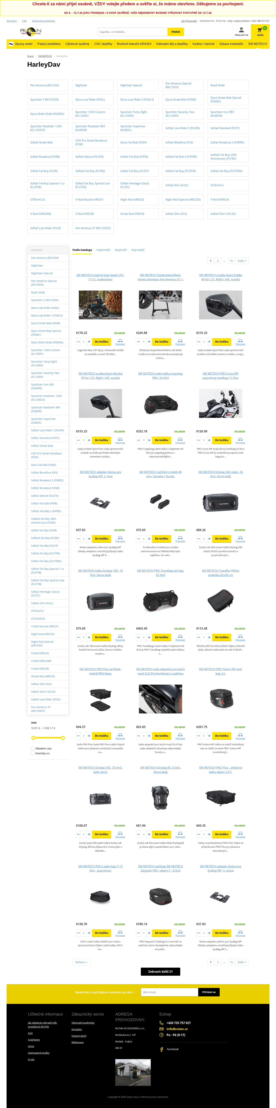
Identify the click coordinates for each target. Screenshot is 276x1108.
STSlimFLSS (38, 618)
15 (231, 261)
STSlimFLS (37, 611)
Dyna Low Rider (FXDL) (45, 308)
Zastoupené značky (39, 1052)
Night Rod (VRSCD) (42, 634)
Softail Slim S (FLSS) (43, 691)
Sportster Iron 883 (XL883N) (42, 386)
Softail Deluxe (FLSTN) (44, 495)
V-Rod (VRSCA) (40, 653)
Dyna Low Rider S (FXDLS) (47, 315)
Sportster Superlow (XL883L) (43, 420)
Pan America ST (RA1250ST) (41, 709)
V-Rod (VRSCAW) (41, 661)
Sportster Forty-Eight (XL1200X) (44, 363)
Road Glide (38, 292)
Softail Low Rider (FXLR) (45, 699)
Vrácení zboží (79, 1036)
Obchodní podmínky (43, 21)
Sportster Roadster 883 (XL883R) (45, 409)
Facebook (172, 1049)
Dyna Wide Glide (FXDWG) (47, 342)
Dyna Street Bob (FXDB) (45, 323)
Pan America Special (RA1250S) (44, 282)
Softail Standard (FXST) (45, 438)
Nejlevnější (103, 250)
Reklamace (78, 1042)
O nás (31, 1059)
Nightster (37, 265)
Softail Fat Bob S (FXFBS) (46, 511)
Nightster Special (42, 273)
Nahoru (80, 962)
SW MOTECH (45, 56)
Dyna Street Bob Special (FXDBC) (46, 332)
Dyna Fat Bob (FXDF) (43, 465)
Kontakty (12, 21)
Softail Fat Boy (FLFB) (44, 530)
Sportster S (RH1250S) (44, 300)
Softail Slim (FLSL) (42, 603)
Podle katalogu (82, 250)
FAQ (24, 21)
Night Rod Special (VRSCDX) (42, 643)
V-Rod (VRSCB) (40, 668)
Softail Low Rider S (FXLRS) (47, 430)
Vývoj (31, 1046)
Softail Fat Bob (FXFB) (44, 503)
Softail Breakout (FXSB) (45, 488)
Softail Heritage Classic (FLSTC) (45, 593)
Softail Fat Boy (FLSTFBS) (46, 561)
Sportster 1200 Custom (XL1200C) (45, 352)
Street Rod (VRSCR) (43, 676)
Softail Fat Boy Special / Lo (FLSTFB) (47, 570)
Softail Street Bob (42, 445)
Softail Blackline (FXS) (44, 472)
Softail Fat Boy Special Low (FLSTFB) (47, 582)
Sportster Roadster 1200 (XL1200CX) (46, 397)
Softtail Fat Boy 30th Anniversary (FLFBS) (43, 520)
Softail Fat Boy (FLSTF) (44, 545)
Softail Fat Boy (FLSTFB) (45, 553)
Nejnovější (138, 250)
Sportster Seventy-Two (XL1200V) (45, 374)
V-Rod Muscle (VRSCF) (44, 626)
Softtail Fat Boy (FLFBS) (45, 538)
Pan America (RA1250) (45, 258)
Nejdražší (121, 250)
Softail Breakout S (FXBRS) (47, 480)
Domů (30, 56)
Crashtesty (34, 1039)
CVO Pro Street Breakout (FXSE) (46, 455)
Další (241, 261)
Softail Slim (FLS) (41, 684)
